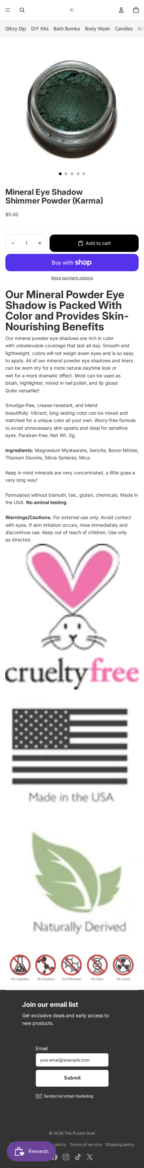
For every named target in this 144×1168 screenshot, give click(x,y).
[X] (90, 1157)
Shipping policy (119, 1144)
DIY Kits (40, 28)
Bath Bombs (67, 28)
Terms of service (86, 1144)
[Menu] (7, 10)
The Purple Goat (79, 1133)
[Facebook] (54, 1157)
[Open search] (22, 10)
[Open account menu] (121, 10)
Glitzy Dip (15, 28)
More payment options (72, 278)
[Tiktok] (78, 1157)
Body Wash (97, 28)
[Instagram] (66, 1157)
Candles (124, 28)
